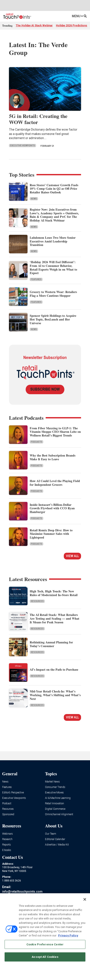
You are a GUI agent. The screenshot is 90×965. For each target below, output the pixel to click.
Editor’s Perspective (13, 792)
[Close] (85, 899)
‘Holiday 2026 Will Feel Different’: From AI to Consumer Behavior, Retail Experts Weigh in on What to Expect (53, 267)
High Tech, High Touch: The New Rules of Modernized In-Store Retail (54, 593)
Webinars (7, 833)
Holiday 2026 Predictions (71, 25)
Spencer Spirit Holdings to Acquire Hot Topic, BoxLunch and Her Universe (53, 319)
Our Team (50, 833)
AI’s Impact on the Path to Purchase (54, 669)
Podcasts (36, 442)
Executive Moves (54, 792)
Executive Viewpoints (22, 145)
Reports (6, 844)
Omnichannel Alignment (59, 814)
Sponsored (8, 814)
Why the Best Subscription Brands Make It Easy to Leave (52, 457)
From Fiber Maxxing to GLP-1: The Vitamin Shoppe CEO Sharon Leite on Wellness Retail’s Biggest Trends (55, 432)
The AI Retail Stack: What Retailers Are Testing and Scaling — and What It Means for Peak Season (54, 618)
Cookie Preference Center (45, 944)
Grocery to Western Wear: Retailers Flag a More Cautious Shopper (53, 294)
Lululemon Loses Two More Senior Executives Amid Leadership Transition (53, 241)
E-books (6, 850)
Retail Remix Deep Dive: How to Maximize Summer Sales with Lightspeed (51, 534)
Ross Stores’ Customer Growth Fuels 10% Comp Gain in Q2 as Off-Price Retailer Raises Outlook (54, 189)
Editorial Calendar (55, 839)
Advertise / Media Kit (57, 844)
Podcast (6, 803)
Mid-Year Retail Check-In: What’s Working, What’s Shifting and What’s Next (55, 695)
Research (7, 839)
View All (72, 556)
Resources (37, 601)
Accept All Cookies (45, 956)
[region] (45, 929)
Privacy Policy (68, 935)
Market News (52, 781)
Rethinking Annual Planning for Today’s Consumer (51, 644)
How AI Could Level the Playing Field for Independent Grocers (55, 483)
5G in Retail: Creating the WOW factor (38, 119)
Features (36, 279)
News (34, 199)
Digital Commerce (55, 809)
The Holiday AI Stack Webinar (34, 25)
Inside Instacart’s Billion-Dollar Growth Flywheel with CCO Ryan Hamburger (52, 508)
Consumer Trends (55, 787)
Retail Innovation (54, 803)
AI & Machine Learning (58, 798)
